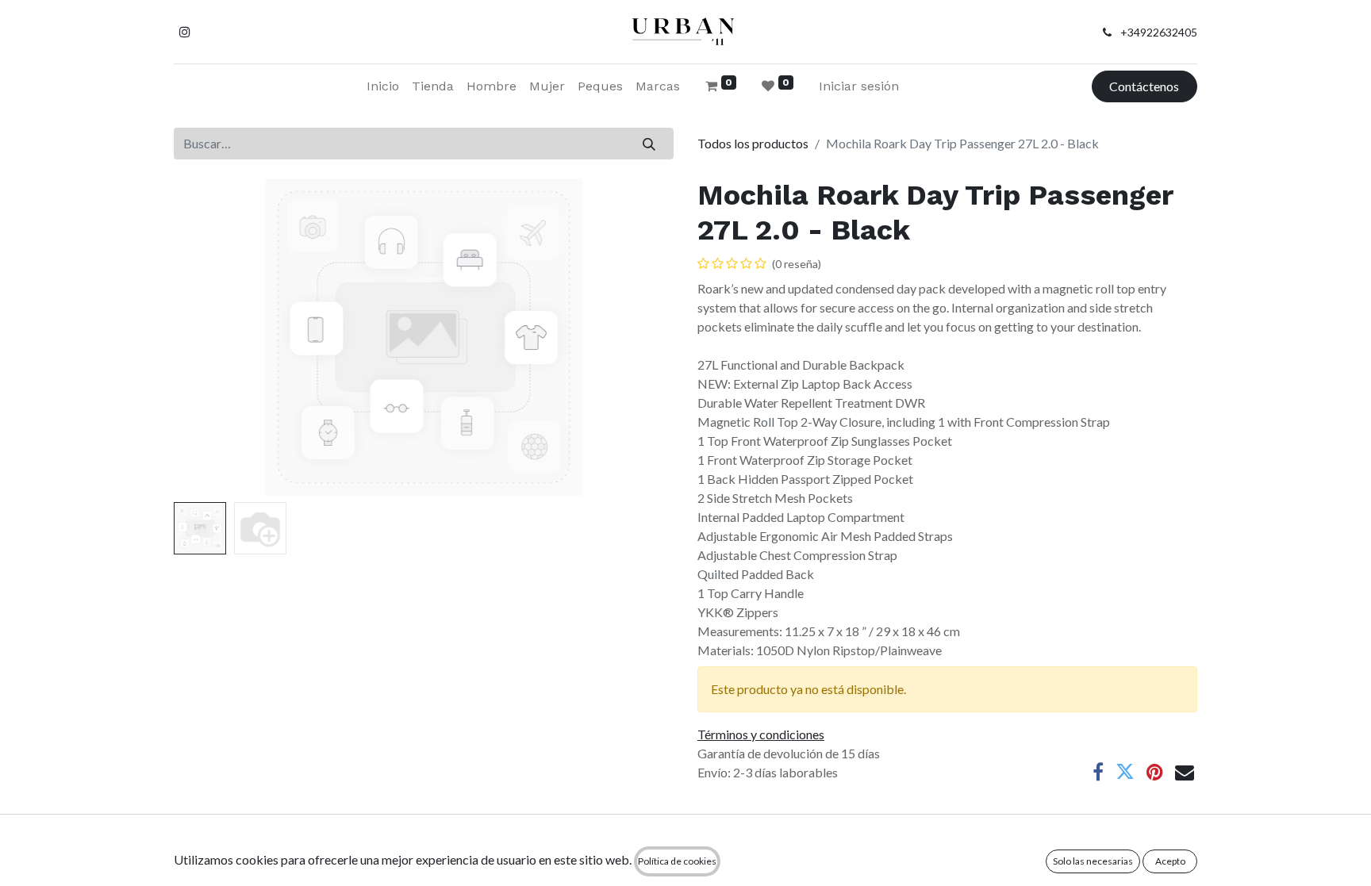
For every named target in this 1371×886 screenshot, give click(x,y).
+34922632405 (1158, 32)
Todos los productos (752, 143)
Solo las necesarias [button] (1093, 861)
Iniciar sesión (859, 86)
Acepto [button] (1170, 861)
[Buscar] (649, 143)
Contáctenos (1144, 86)
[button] (211, 337)
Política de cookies (677, 861)
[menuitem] (382, 86)
